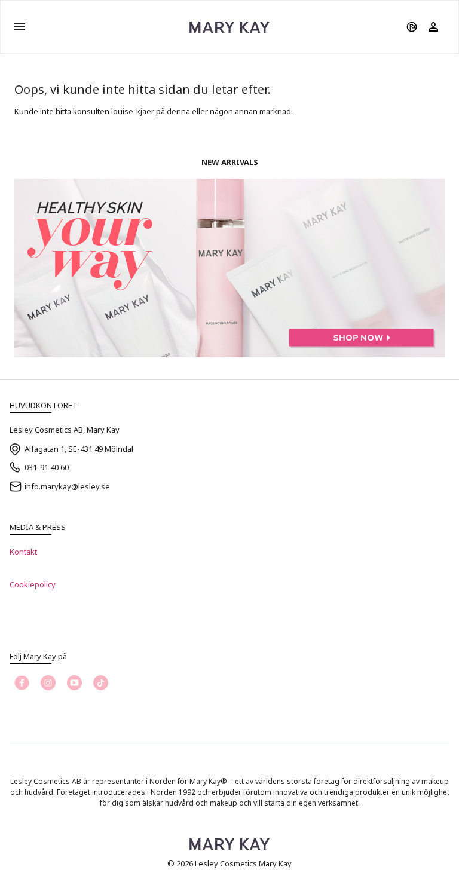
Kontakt (23, 551)
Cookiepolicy (33, 584)
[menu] (20, 27)
